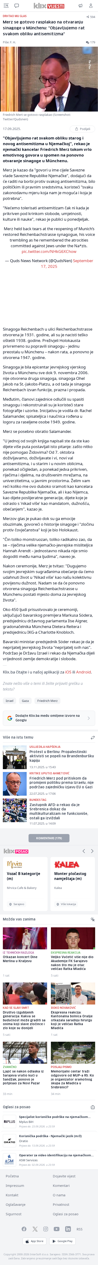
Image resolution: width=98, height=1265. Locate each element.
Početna (12, 1176)
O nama (59, 1195)
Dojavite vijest (64, 1176)
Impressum (15, 1185)
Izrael (9, 701)
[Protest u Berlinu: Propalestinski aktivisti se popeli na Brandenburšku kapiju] (15, 757)
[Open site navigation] (6, 5)
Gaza (25, 701)
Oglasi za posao (65, 1214)
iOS (68, 672)
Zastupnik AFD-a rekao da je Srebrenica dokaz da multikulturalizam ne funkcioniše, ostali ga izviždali (58, 811)
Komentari (61, 1185)
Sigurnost (13, 1214)
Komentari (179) (49, 838)
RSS (80, 1229)
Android (83, 672)
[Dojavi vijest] (80, 5)
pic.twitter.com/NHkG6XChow (49, 251)
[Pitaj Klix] (16, 5)
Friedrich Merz (47, 701)
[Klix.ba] (49, 6)
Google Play (65, 1241)
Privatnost (61, 1204)
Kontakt (12, 1195)
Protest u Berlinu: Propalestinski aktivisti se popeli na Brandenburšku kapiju (61, 756)
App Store (37, 1241)
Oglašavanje (15, 1204)
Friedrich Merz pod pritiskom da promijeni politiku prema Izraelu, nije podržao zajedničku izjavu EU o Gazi (61, 783)
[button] (84, 851)
